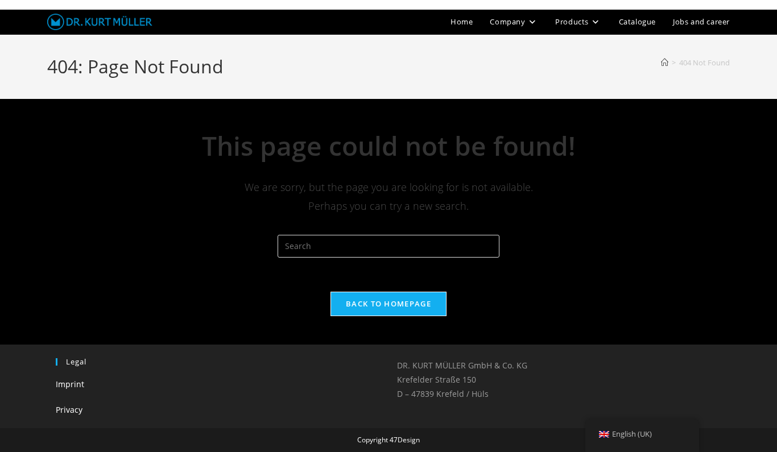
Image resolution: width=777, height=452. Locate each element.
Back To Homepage (388, 303)
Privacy (69, 409)
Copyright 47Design (388, 440)
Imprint (70, 384)
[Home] (664, 62)
